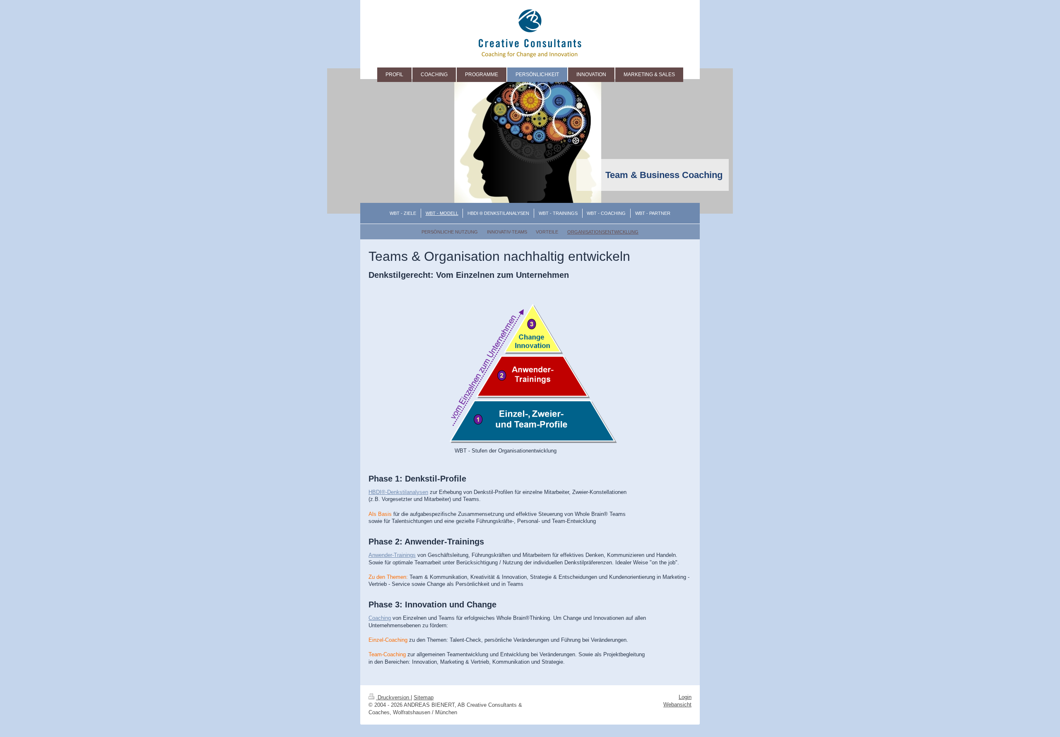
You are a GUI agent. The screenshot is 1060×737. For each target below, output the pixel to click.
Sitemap (424, 697)
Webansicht (677, 704)
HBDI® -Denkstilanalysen (398, 492)
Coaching (380, 618)
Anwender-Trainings (392, 555)
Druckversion (393, 697)
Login (685, 697)
